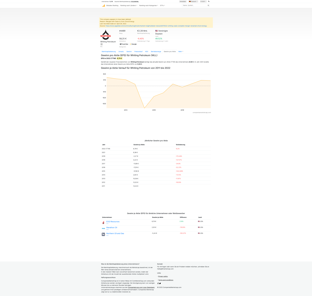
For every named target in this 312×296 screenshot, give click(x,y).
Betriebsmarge (156, 51)
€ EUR (203, 1)
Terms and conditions (165, 280)
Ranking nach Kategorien (148, 5)
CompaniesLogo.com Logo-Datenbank (141, 287)
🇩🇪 (192, 1)
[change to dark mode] (209, 1)
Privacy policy (163, 276)
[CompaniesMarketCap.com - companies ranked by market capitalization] (103, 5)
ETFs (162, 5)
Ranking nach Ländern (128, 5)
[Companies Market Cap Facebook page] (158, 284)
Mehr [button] (180, 51)
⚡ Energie (133, 44)
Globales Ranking (112, 5)
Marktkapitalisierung (109, 51)
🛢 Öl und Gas (124, 44)
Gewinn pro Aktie (170, 51)
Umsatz (121, 51)
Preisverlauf (138, 51)
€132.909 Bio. (135, 1)
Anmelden (183, 1)
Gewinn (129, 51)
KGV (146, 51)
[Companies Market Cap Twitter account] (160, 284)
